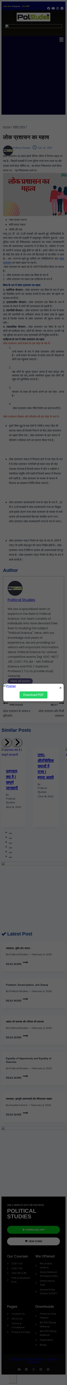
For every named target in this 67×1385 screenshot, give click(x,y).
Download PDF (33, 694)
